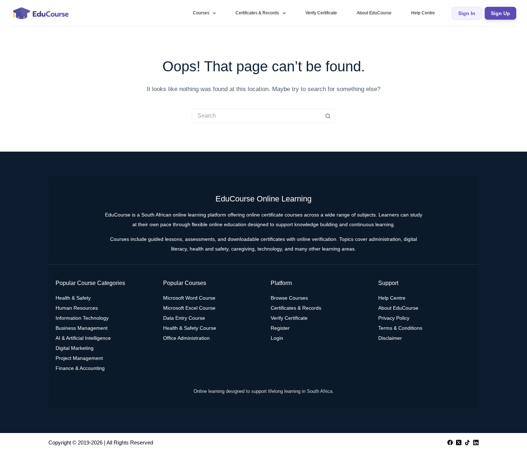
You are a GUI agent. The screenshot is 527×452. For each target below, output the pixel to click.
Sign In (466, 13)
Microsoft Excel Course (189, 308)
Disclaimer (390, 338)
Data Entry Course (184, 318)
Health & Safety (73, 298)
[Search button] (328, 116)
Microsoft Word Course (189, 298)
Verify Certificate (321, 12)
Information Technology (82, 318)
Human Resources (77, 308)
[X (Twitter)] (458, 442)
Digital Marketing (75, 348)
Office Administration (186, 338)
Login (277, 338)
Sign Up (500, 13)
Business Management (82, 328)
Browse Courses (289, 298)
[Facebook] (450, 442)
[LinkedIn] (476, 442)
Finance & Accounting (80, 368)
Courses (201, 12)
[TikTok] (467, 442)
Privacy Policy (393, 318)
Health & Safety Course (189, 328)
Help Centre (423, 12)
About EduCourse (374, 12)
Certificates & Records (257, 12)
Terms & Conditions (400, 328)
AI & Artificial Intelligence (83, 338)
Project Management (79, 358)
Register (280, 328)
